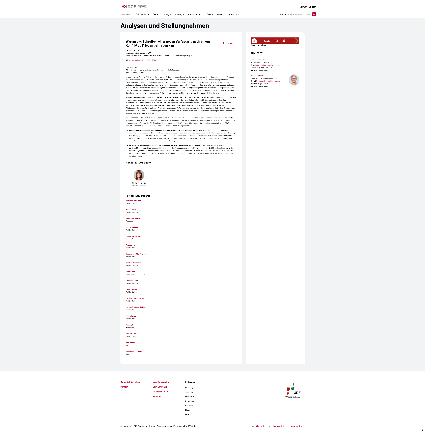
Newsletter (189, 401)
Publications (194, 14)
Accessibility (159, 391)
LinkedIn (188, 397)
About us (233, 14)
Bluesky (188, 388)
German (303, 6)
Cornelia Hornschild (258, 60)
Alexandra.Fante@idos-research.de (270, 81)
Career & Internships (130, 381)
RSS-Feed (189, 405)
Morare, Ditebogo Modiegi (136, 307)
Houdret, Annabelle (133, 263)
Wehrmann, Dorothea (134, 351)
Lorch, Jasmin (131, 289)
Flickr (187, 414)
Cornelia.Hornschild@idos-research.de (271, 65)
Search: (283, 14)
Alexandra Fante (257, 76)
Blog (187, 410)
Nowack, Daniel (132, 334)
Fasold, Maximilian (133, 236)
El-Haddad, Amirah (133, 218)
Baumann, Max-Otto (133, 201)
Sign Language (160, 386)
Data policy (278, 426)
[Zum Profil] (294, 79)
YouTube (188, 392)
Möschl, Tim (130, 325)
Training (165, 14)
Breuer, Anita (131, 209)
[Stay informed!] (275, 40)
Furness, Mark (131, 245)
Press (219, 14)
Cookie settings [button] (259, 426)
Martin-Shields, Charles (135, 298)
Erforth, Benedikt (132, 227)
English (312, 6)
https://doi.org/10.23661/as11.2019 (142, 60)
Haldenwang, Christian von (136, 254)
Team (155, 14)
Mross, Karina (131, 316)
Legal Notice (296, 426)
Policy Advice (142, 14)
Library (178, 14)
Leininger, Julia (132, 280)
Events (210, 14)
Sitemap (157, 396)
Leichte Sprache (161, 381)
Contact (124, 386)
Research (125, 14)
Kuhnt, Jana (130, 271)
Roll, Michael (130, 342)
